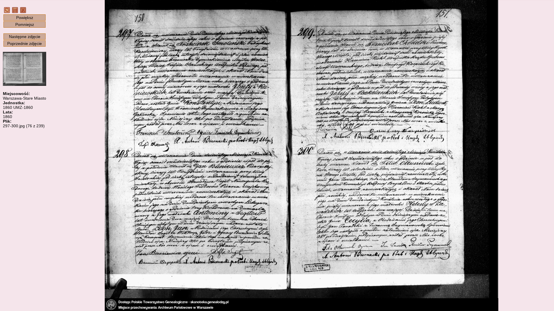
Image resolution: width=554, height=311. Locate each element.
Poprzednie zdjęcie (24, 43)
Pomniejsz (24, 24)
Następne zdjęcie (24, 36)
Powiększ (24, 17)
